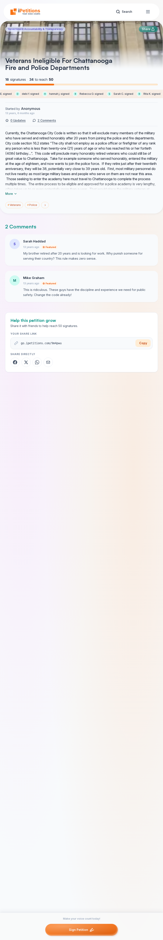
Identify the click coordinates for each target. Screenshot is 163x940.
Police (32, 205)
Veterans (14, 205)
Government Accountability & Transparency (35, 29)
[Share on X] (26, 362)
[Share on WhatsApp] (37, 362)
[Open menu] (148, 11)
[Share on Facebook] (15, 362)
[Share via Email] (48, 362)
